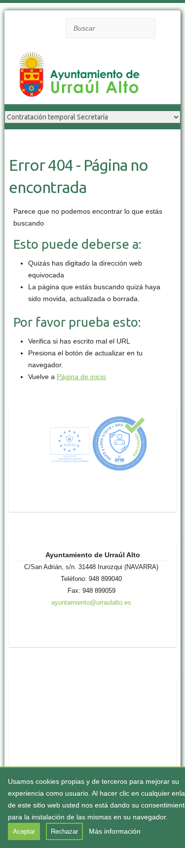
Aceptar (24, 831)
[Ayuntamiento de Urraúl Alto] (83, 75)
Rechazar (64, 831)
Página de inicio (81, 377)
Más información (115, 831)
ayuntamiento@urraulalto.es (91, 602)
